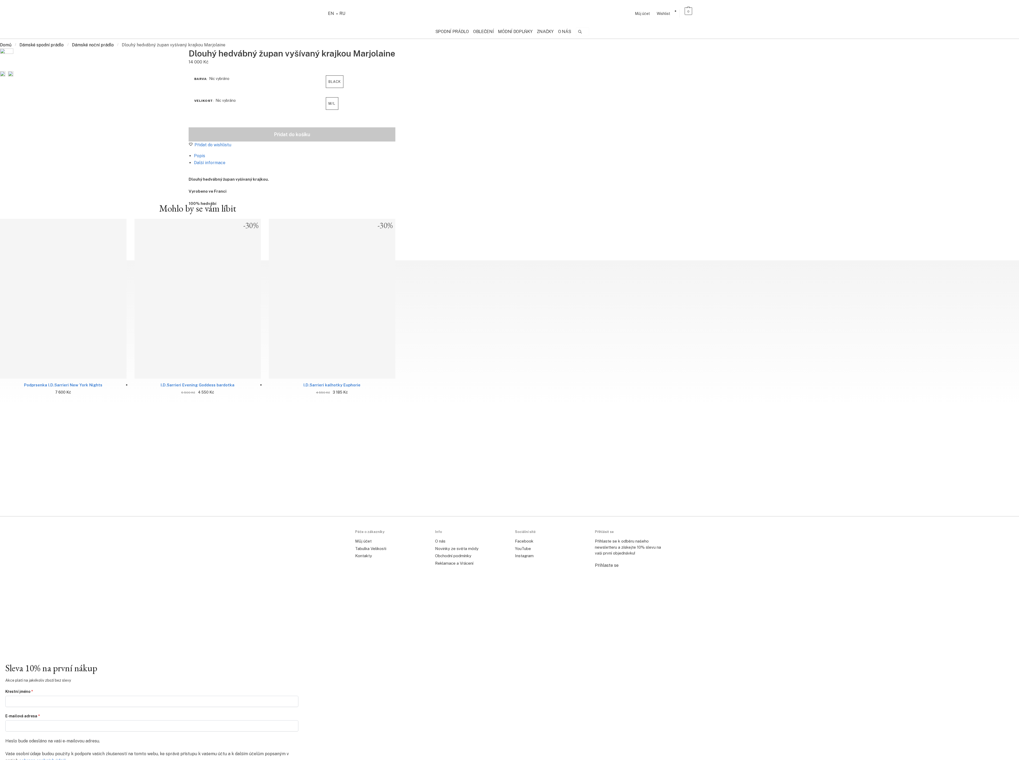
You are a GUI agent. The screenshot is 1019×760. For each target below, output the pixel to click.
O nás (440, 541)
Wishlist (663, 13)
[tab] (291, 155)
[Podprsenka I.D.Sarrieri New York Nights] (63, 299)
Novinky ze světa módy (456, 548)
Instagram (524, 555)
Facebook (524, 541)
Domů (5, 44)
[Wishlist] (12, 303)
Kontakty (363, 555)
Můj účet (642, 13)
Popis (199, 155)
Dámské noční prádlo (93, 44)
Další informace (209, 162)
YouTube (523, 548)
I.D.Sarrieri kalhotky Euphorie (331, 385)
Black (334, 82)
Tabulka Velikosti (370, 548)
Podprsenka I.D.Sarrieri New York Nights (63, 385)
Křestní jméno (19, 691)
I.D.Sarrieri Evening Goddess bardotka (197, 385)
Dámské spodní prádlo (41, 44)
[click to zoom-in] (6, 58)
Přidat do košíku (292, 134)
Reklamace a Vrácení (454, 563)
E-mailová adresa (22, 716)
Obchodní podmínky (453, 555)
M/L (331, 104)
